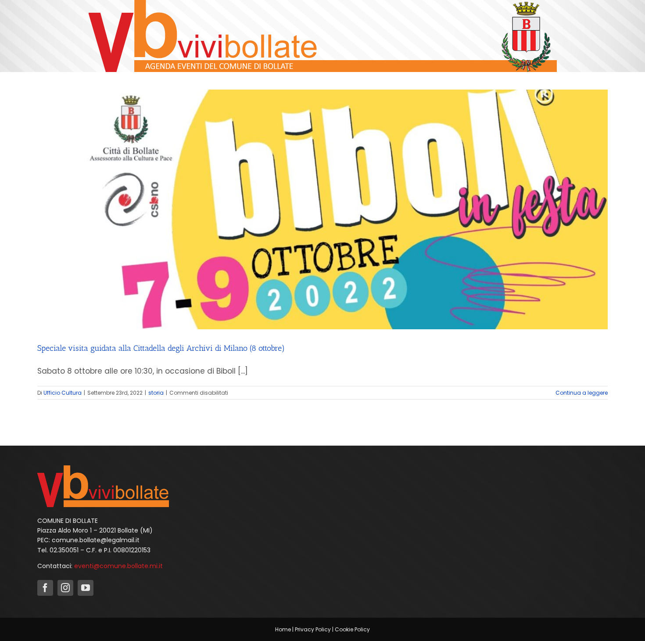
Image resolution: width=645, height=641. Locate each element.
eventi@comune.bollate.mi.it (118, 566)
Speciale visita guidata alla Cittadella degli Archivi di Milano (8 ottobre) (161, 348)
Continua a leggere (581, 392)
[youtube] (85, 588)
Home (283, 629)
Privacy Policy (313, 629)
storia (156, 392)
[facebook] (45, 588)
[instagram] (65, 588)
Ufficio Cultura (62, 392)
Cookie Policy (352, 629)
